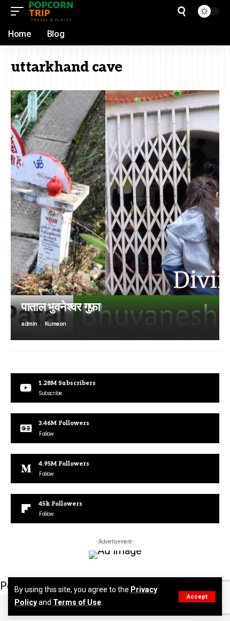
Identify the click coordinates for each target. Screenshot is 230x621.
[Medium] (115, 468)
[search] (181, 11)
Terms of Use (77, 602)
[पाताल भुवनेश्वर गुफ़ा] (115, 215)
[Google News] (115, 428)
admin (29, 323)
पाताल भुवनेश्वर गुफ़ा (61, 307)
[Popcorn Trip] (51, 11)
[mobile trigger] (20, 11)
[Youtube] (115, 388)
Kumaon (55, 323)
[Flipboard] (115, 508)
